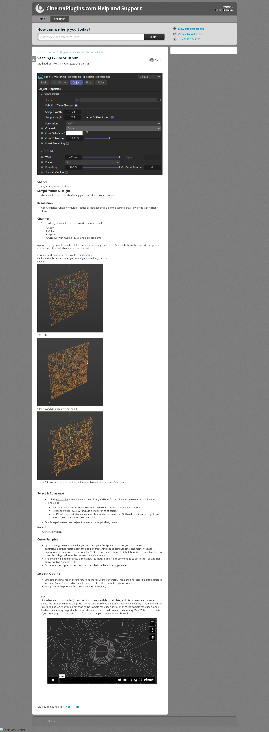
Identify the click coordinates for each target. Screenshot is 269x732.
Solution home (46, 52)
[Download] (128, 328)
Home (41, 19)
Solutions (59, 19)
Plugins (64, 52)
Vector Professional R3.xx (88, 52)
